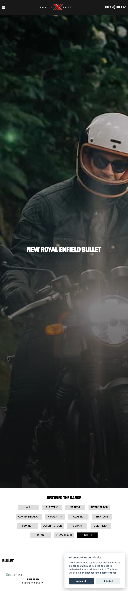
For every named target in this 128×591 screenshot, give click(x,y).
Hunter (27, 526)
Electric (52, 507)
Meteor (75, 507)
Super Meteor (52, 526)
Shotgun (102, 516)
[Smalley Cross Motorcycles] (55, 7)
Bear (40, 535)
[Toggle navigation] (3, 7)
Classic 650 (64, 535)
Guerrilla (101, 526)
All (28, 507)
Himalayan (55, 516)
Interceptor (99, 507)
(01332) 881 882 (115, 7)
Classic (78, 516)
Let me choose (108, 572)
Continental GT (29, 516)
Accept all (81, 581)
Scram (77, 526)
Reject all (108, 581)
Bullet (87, 535)
